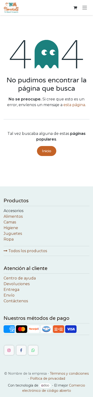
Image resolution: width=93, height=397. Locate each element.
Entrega (11, 289)
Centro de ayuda (20, 278)
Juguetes (13, 233)
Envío (9, 295)
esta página (74, 105)
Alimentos (13, 216)
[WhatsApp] (33, 350)
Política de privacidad (47, 378)
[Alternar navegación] (84, 8)
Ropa (9, 239)
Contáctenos (16, 301)
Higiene (11, 228)
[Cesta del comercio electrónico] (75, 7)
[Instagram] (9, 350)
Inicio (46, 151)
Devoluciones (17, 284)
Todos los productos (27, 251)
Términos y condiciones (69, 373)
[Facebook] (21, 350)
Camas (10, 222)
